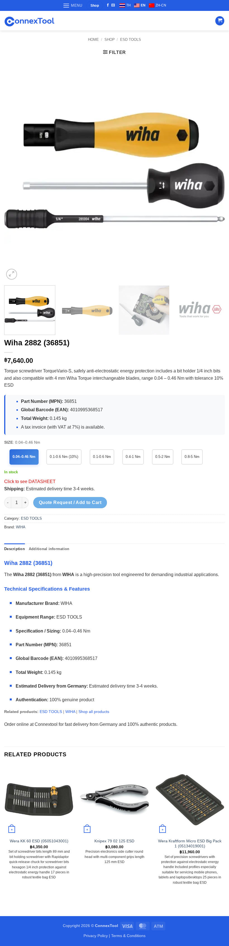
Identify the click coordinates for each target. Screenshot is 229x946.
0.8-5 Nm (192, 457)
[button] (72, 5)
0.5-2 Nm (162, 457)
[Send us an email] (113, 5)
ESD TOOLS (130, 39)
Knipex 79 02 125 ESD (114, 841)
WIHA (20, 527)
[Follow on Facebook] (107, 5)
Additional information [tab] (49, 549)
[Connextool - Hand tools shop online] (29, 21)
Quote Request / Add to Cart (70, 502)
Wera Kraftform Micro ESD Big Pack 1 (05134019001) (189, 843)
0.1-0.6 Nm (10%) (64, 457)
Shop (109, 39)
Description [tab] (14, 549)
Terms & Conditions (128, 935)
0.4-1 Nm (133, 457)
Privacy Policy (96, 935)
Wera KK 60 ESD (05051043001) (39, 841)
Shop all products (93, 711)
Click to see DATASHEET (30, 481)
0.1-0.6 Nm (102, 457)
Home (93, 39)
